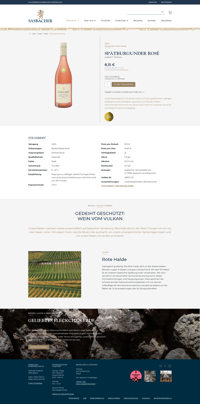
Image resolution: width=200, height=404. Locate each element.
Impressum (146, 398)
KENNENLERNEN (39, 347)
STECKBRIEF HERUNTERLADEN (117, 186)
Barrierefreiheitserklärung (163, 398)
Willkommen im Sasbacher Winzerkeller (45, 2)
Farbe (40, 34)
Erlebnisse (120, 20)
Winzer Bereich (74, 398)
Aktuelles (137, 20)
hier (143, 92)
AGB (84, 398)
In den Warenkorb (123, 84)
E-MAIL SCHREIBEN (35, 383)
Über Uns (89, 20)
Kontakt (152, 20)
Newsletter (166, 20)
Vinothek (105, 20)
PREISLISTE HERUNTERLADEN (63, 394)
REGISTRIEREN (166, 2)
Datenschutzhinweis (131, 398)
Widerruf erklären (114, 398)
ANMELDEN (152, 2)
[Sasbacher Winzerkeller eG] (40, 16)
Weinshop (71, 20)
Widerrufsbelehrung (97, 398)
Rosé (46, 34)
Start (34, 34)
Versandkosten (123, 70)
